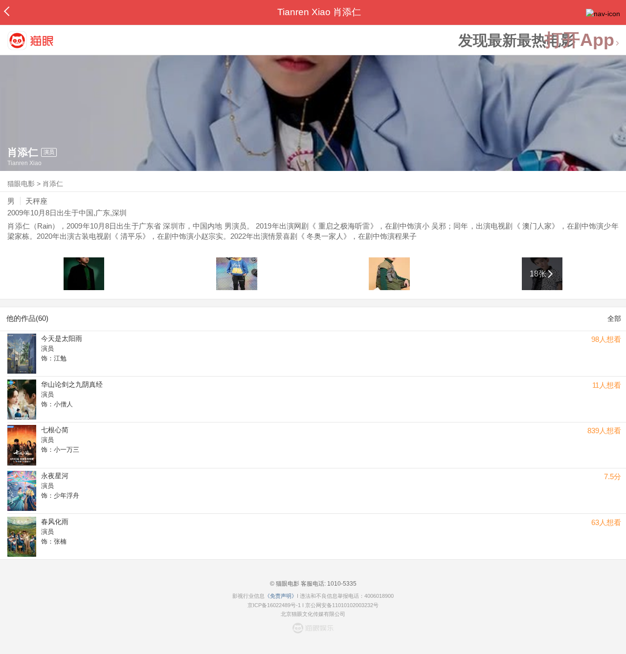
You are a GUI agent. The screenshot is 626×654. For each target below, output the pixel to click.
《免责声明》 (281, 596)
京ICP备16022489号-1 (274, 605)
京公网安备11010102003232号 (342, 605)
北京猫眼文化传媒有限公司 (313, 614)
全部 (614, 318)
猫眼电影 (21, 184)
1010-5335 (341, 583)
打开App (579, 40)
